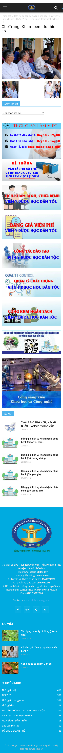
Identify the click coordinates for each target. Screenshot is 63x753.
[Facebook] (18, 609)
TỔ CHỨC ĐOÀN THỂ (13, 730)
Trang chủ (6, 16)
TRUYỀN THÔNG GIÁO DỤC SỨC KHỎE (23, 710)
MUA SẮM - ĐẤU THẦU (14, 720)
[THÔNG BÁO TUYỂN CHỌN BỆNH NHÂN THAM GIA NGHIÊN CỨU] (10, 426)
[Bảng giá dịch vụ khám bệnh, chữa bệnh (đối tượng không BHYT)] (10, 459)
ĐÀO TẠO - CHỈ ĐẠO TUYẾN (17, 715)
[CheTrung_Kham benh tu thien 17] (31, 58)
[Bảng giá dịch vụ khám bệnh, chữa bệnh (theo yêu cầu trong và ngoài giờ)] (10, 443)
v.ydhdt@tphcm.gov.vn (38, 600)
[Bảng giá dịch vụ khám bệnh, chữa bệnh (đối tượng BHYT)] (10, 491)
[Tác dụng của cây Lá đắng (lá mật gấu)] (10, 635)
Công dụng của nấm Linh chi (36, 663)
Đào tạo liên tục (10, 725)
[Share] (36, 609)
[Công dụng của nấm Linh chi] (10, 668)
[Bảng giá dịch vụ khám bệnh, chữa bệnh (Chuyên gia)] (10, 475)
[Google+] (27, 609)
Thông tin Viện (9, 690)
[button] (57, 7)
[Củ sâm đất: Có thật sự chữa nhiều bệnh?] (10, 652)
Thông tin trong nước (13, 700)
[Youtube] (45, 609)
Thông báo (8, 705)
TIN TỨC (6, 695)
